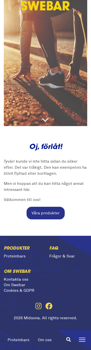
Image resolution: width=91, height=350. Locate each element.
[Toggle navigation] (82, 339)
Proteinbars (18, 340)
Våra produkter (46, 213)
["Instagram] (40, 306)
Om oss (45, 340)
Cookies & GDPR (19, 290)
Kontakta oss (16, 279)
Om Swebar (14, 285)
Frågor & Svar (62, 256)
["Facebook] (51, 306)
